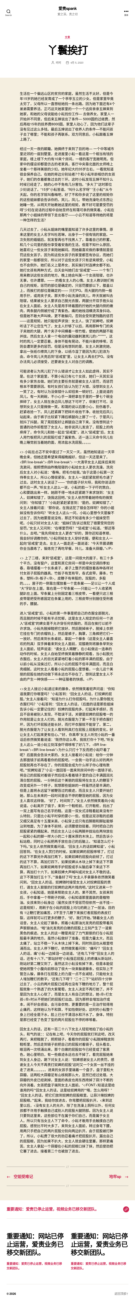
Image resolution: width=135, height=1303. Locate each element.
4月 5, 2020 (76, 62)
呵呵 (58, 62)
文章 (67, 37)
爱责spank (67, 8)
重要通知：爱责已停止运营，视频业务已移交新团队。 (53, 1209)
